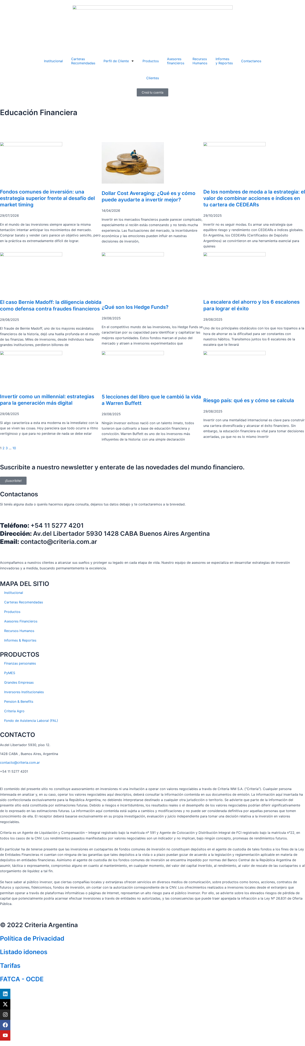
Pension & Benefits (18, 701)
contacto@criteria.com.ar (20, 762)
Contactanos (251, 61)
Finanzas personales (20, 663)
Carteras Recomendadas (23, 602)
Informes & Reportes (20, 640)
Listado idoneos (23, 952)
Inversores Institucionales (24, 692)
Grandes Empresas (19, 682)
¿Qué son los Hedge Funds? (135, 307)
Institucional (53, 61)
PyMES (9, 673)
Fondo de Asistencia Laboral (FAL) (31, 720)
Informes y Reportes (224, 61)
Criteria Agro (14, 711)
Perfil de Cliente (116, 61)
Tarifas (10, 965)
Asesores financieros (175, 61)
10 (14, 448)
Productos (151, 61)
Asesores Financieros (20, 621)
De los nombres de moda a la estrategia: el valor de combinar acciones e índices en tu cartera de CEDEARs (254, 198)
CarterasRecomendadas (83, 61)
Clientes (152, 78)
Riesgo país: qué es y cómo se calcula (248, 400)
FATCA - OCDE (22, 979)
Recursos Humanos (200, 61)
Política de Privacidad (32, 938)
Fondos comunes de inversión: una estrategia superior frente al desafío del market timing (47, 198)
